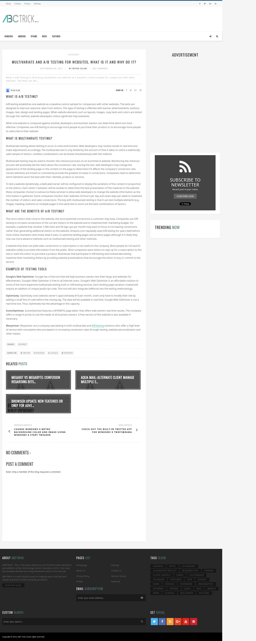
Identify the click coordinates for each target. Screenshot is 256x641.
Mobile (212, 588)
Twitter (26, 353)
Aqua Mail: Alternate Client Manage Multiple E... (107, 379)
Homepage (81, 565)
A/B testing (98, 325)
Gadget (202, 579)
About (8, 3)
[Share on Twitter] (130, 90)
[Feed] (215, 4)
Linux (187, 588)
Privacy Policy (82, 576)
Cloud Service (161, 575)
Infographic (205, 584)
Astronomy (188, 566)
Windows (8, 36)
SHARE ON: (12, 353)
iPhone (34, 36)
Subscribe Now (185, 196)
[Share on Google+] (136, 90)
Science (170, 593)
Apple (172, 566)
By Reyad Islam (78, 68)
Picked (79, 581)
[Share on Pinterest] (140, 90)
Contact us (116, 570)
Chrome (209, 570)
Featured (56, 36)
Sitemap (37, 3)
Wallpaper (187, 593)
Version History (118, 576)
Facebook (39, 353)
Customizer (197, 575)
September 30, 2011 (52, 68)
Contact (17, 3)
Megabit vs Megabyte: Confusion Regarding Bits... (35, 379)
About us (80, 570)
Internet (74, 54)
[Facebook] (200, 4)
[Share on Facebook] (126, 90)
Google (54, 353)
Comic (180, 575)
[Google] (210, 4)
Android (22, 36)
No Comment (100, 68)
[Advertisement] (166, 18)
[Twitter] (205, 4)
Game (156, 584)
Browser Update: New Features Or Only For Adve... (37, 403)
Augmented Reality (165, 570)
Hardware (186, 584)
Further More (13, 585)
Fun (190, 579)
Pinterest (68, 353)
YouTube (204, 593)
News (44, 36)
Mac (199, 588)
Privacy (27, 3)
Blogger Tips (190, 570)
